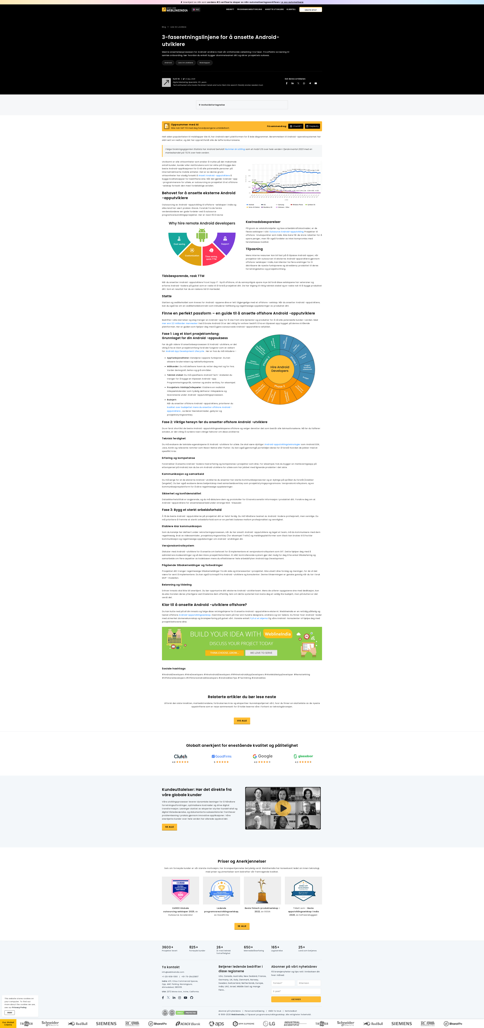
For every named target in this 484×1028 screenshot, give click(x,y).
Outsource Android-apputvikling (286, 231)
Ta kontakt (171, 967)
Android (168, 62)
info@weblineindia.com (173, 972)
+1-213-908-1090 (170, 976)
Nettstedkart (291, 1011)
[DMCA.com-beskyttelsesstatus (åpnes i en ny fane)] (186, 1012)
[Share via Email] (316, 83)
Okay (9, 1012)
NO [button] (197, 9)
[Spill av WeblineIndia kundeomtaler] (283, 808)
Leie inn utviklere (178, 27)
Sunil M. (176, 79)
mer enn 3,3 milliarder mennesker (180, 323)
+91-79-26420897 (190, 976)
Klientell (291, 9)
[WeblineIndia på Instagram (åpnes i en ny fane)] (181, 998)
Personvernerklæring (255, 1011)
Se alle (169, 826)
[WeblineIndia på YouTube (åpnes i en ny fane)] (187, 998)
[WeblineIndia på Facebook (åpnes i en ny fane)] (164, 998)
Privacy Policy (19, 1007)
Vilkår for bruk (275, 1011)
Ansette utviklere (274, 9)
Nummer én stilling (235, 149)
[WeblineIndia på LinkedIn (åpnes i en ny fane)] (175, 998)
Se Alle (242, 926)
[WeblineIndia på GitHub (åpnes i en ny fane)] (192, 998)
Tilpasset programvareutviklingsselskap (266, 1014)
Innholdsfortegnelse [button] (213, 104)
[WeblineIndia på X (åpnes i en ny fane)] (170, 998)
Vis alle (242, 720)
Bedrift (230, 9)
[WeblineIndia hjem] (175, 10)
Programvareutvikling (249, 9)
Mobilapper (205, 62)
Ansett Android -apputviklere (215, 175)
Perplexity (314, 126)
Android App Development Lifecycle (185, 351)
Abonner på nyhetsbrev (230, 1011)
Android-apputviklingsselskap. (195, 615)
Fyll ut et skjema (259, 618)
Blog (164, 27)
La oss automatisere (292, 2)
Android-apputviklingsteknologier (283, 444)
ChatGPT (297, 126)
